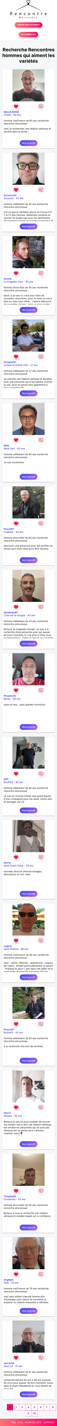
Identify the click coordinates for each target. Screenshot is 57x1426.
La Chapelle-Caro (13, 281)
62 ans (18, 1115)
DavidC (8, 278)
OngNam (8, 1279)
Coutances (9, 1199)
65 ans (21, 448)
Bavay (7, 698)
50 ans (21, 1199)
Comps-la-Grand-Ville (16, 365)
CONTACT (49, 1422)
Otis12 (7, 1112)
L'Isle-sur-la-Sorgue (14, 615)
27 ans (34, 365)
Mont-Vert (9, 448)
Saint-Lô (8, 1366)
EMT (6, 779)
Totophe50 (10, 1196)
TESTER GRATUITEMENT (28, 25)
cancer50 (9, 1363)
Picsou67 (9, 1029)
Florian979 (9, 362)
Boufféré (8, 782)
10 (34, 1413)
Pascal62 (9, 528)
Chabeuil (8, 531)
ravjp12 (8, 946)
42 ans (19, 198)
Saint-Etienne (11, 949)
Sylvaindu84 (11, 612)
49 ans (16, 698)
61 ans (19, 1366)
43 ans (31, 615)
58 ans (29, 865)
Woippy (8, 1115)
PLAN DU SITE (33, 1422)
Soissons (8, 198)
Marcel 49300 (11, 111)
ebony (7, 862)
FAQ (13, 1422)
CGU (20, 1422)
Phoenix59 (10, 695)
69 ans (24, 949)
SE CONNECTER (28, 34)
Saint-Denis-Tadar (14, 865)
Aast (6, 1282)
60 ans (17, 114)
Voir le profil (28, 143)
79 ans (14, 1282)
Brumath (8, 1032)
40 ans (29, 281)
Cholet (7, 114)
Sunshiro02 (10, 195)
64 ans (19, 531)
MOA (6, 445)
